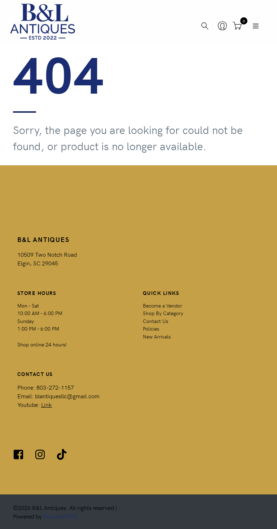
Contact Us (155, 320)
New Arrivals (157, 336)
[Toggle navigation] (255, 26)
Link (46, 404)
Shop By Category (163, 313)
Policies (151, 328)
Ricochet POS (60, 516)
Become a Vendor (162, 305)
